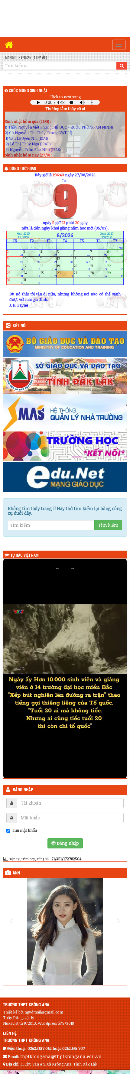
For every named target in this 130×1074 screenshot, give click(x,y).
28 (98, 274)
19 (65, 267)
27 (81, 274)
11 (48, 260)
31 (31, 281)
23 (15, 274)
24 (31, 274)
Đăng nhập (23, 790)
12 (65, 260)
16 (15, 267)
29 (115, 274)
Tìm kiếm (108, 525)
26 (65, 274)
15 (115, 260)
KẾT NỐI (20, 326)
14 (98, 260)
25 (48, 274)
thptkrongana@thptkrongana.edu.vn (61, 1056)
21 (98, 267)
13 (81, 260)
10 (31, 260)
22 (115, 267)
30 (15, 281)
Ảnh (16, 873)
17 (31, 267)
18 (48, 267)
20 (81, 267)
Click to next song (65, 96)
